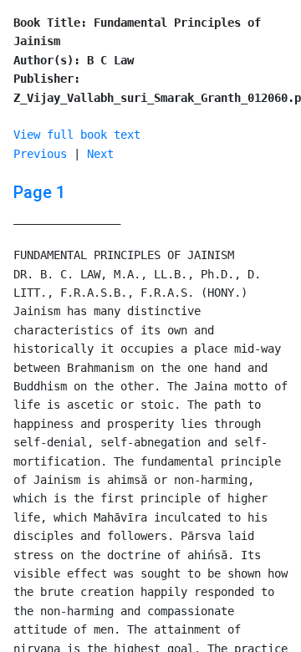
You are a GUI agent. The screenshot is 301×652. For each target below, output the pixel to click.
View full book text (76, 134)
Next (100, 153)
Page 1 (39, 192)
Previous (40, 153)
